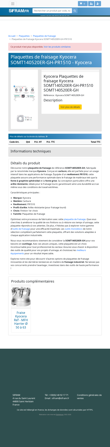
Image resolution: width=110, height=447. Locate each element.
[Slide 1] (20, 118)
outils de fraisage (21, 228)
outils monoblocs (73, 228)
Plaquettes (24, 35)
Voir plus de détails (70, 107)
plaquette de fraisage (75, 219)
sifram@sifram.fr (60, 398)
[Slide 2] (28, 118)
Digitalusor (60, 414)
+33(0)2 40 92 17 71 (58, 395)
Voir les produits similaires (57, 46)
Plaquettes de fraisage (44, 35)
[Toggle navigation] (12, 3)
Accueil (11, 35)
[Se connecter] (91, 3)
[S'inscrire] (98, 3)
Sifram (18, 10)
